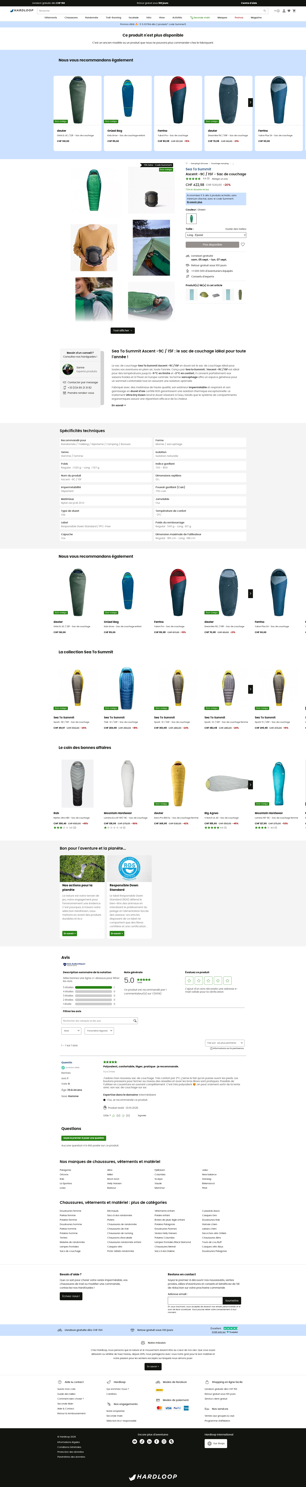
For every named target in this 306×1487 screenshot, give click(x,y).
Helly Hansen (114, 1183)
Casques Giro (209, 1215)
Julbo (205, 1170)
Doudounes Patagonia (214, 1251)
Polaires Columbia (164, 1238)
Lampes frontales (69, 1247)
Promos (239, 18)
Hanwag (206, 1179)
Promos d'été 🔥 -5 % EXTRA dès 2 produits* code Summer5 (153, 24)
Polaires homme (69, 1233)
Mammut (160, 1188)
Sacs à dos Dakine (165, 1251)
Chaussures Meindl (165, 1247)
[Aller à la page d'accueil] (188, 163)
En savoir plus (194, 202)
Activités (177, 18)
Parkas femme (68, 1215)
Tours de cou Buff (212, 1242)
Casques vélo (114, 1247)
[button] (94, 190)
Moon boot (113, 1179)
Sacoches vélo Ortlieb (214, 1233)
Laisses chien (209, 1229)
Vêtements (50, 18)
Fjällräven (160, 1170)
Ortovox (64, 1175)
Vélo (148, 18)
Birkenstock (208, 1183)
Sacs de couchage (70, 1251)
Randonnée (91, 18)
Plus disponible (212, 244)
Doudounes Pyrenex (166, 1229)
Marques (222, 18)
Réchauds (112, 1211)
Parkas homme (68, 1229)
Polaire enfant (162, 1215)
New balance (209, 1175)
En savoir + (119, 405)
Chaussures (71, 18)
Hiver (162, 18)
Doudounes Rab (211, 1220)
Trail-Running (113, 18)
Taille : (190, 229)
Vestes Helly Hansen (166, 1233)
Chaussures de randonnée (122, 1224)
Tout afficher (121, 330)
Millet (110, 1175)
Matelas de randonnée (72, 1242)
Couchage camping (220, 163)
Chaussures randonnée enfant (124, 1242)
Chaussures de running (120, 1233)
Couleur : (195, 209)
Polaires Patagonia (165, 1224)
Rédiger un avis (220, 179)
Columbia (160, 1175)
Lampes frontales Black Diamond (173, 1242)
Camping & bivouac (199, 163)
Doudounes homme (71, 1224)
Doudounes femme (70, 1211)
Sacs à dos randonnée (119, 1215)
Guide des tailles (235, 229)
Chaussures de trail (117, 1229)
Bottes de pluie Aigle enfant (170, 1220)
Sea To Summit (198, 169)
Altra (109, 1170)
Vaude (158, 1183)
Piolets (110, 1220)
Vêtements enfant (165, 1211)
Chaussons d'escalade (119, 1238)
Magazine (256, 18)
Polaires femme (68, 1220)
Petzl (204, 1188)
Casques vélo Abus (212, 1247)
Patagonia (65, 1170)
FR (275, 11)
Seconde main (202, 18)
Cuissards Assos (211, 1211)
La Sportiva (66, 1183)
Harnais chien (209, 1224)
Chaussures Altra (211, 1238)
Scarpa (158, 1179)
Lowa (62, 1188)
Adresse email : (178, 1294)
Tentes (63, 1238)
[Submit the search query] (264, 11)
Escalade (134, 18)
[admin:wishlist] (243, 245)
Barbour (111, 1188)
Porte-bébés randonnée (120, 1251)
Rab (62, 1179)
